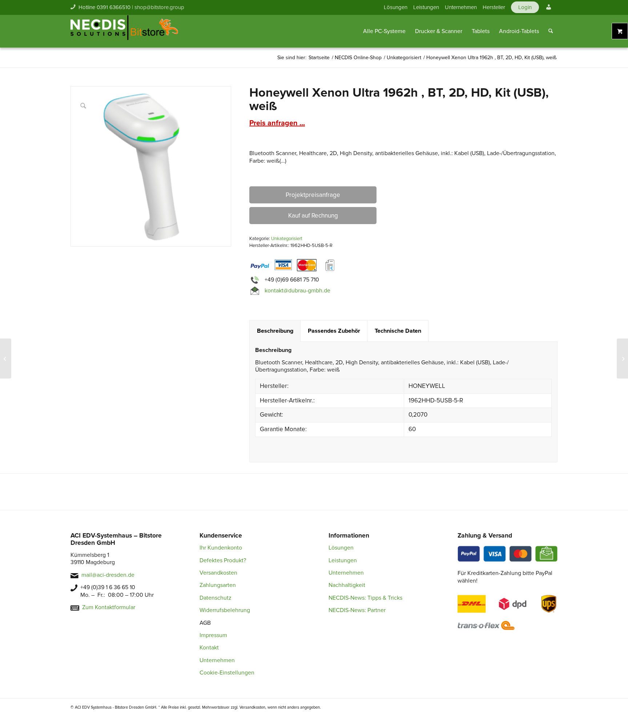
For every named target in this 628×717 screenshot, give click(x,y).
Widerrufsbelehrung (225, 610)
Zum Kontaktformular (108, 607)
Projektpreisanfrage (313, 195)
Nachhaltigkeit (347, 585)
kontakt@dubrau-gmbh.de (297, 290)
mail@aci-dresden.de (107, 575)
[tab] (275, 331)
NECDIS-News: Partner (357, 610)
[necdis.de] (125, 31)
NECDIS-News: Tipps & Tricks (365, 597)
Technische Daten (398, 331)
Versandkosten (218, 572)
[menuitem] (395, 7)
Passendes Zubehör (334, 331)
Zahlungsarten (218, 585)
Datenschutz (216, 597)
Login (525, 7)
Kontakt (209, 647)
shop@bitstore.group (159, 7)
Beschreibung (275, 331)
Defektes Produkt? (223, 560)
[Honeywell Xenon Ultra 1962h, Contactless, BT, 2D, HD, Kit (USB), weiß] (5, 358)
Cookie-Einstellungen (227, 672)
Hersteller (494, 7)
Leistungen (426, 7)
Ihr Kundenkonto (221, 547)
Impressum (213, 635)
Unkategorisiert (286, 239)
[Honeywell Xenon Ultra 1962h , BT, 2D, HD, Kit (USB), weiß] (622, 358)
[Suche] (551, 31)
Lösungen (395, 7)
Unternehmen (461, 7)
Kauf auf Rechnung (313, 215)
